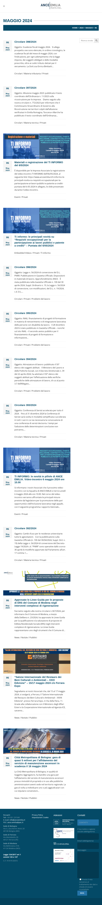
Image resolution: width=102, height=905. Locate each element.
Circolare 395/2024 (25, 313)
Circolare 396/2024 (25, 267)
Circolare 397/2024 (25, 87)
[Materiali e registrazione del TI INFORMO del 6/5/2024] (36, 146)
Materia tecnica (31, 122)
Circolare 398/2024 (25, 41)
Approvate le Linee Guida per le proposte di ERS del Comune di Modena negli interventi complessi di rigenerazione (38, 602)
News (17, 637)
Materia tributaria (32, 73)
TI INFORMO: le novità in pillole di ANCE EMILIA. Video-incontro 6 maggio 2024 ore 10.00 (39, 479)
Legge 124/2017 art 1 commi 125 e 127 (12, 855)
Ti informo (46, 253)
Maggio (89, 28)
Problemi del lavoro (41, 299)
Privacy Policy (37, 815)
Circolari (18, 73)
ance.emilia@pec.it (15, 822)
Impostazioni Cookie (40, 817)
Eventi (17, 197)
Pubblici (33, 637)
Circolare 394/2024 (25, 359)
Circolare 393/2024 (25, 405)
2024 (81, 28)
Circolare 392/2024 (25, 528)
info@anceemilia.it (17, 820)
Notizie (24, 637)
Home (74, 28)
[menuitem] (41, 817)
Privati (45, 73)
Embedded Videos (22, 253)
